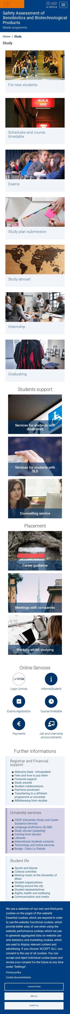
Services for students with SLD (35, 469)
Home (6, 36)
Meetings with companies (35, 607)
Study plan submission (27, 231)
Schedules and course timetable (26, 134)
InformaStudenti (51, 689)
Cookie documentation (18, 977)
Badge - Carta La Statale (30, 848)
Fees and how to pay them (31, 775)
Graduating (17, 374)
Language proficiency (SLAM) (33, 827)
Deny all (34, 996)
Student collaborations (29, 786)
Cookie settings (34, 987)
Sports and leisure (26, 868)
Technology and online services (34, 845)
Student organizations (29, 882)
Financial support (26, 779)
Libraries (20, 838)
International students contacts (34, 841)
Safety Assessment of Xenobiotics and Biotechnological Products (35, 18)
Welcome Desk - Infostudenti (33, 772)
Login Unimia (18, 689)
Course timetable (51, 711)
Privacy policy (13, 972)
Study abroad (19, 279)
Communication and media (32, 896)
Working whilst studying (35, 650)
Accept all (34, 1005)
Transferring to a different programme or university (31, 795)
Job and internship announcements (51, 735)
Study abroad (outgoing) (30, 830)
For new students (23, 85)
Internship (16, 327)
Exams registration (19, 711)
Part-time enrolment (27, 790)
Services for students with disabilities (35, 427)
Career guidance (35, 565)
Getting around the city (29, 886)
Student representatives (29, 889)
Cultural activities (25, 871)
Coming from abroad (28, 834)
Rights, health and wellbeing (32, 893)
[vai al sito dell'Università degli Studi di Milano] (40, 4)
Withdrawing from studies (31, 800)
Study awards (23, 782)
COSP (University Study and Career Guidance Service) (36, 821)
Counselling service (35, 513)
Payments (19, 733)
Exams (14, 184)
